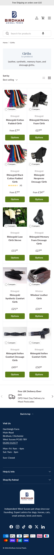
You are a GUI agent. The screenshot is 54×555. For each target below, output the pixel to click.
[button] (43, 33)
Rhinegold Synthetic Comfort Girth (14, 298)
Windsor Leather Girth (39, 297)
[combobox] (27, 33)
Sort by (6, 76)
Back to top (25, 414)
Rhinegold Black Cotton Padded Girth (15, 178)
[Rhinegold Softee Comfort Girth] (39, 334)
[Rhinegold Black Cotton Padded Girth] (15, 155)
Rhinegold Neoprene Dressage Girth (39, 178)
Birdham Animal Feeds (17, 548)
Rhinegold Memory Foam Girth (39, 121)
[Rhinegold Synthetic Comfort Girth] (15, 275)
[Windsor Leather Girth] (39, 275)
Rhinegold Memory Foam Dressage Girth (39, 240)
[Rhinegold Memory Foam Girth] (39, 100)
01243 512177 (10, 442)
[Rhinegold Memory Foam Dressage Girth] (39, 217)
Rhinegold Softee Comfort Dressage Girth (15, 357)
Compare (11, 109)
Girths (12, 43)
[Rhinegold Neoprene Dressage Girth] (39, 155)
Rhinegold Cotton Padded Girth (15, 121)
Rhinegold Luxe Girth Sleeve (15, 238)
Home (5, 43)
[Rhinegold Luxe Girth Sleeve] (15, 217)
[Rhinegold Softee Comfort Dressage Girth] (15, 334)
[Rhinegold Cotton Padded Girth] (15, 100)
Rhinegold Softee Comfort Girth (39, 355)
